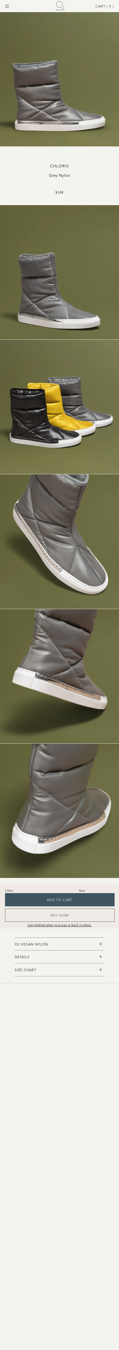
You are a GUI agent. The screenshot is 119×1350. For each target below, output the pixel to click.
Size (82, 890)
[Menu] (7, 6)
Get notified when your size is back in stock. (60, 925)
